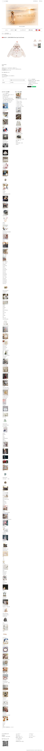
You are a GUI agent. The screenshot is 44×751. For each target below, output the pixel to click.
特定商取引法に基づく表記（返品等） (34, 80)
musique (4, 454)
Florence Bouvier (6, 248)
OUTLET (4, 723)
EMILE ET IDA (5, 233)
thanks (17, 141)
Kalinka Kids (4, 346)
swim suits (4, 598)
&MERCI (4, 111)
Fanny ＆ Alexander (5, 290)
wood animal (4, 680)
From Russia (5, 263)
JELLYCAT (4, 312)
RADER (4, 563)
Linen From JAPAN (5, 319)
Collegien (4, 191)
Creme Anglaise (5, 176)
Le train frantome (5, 364)
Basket (4, 126)
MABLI (4, 439)
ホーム (3, 33)
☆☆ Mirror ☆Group (19, 101)
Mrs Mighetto (5, 426)
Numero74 (4, 485)
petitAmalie (4, 534)
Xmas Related (5, 697)
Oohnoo (4, 504)
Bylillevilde (4, 169)
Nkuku (4, 491)
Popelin (4, 527)
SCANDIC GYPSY (5, 624)
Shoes (4, 583)
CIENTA (4, 192)
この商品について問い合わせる (33, 83)
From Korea (4, 283)
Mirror (3, 470)
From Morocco (5, 279)
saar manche (4, 597)
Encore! (4, 223)
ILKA (3, 299)
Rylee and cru (5, 571)
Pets (3, 556)
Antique (4, 118)
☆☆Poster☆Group (18, 103)
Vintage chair (5, 666)
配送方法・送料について (19, 737)
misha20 (17, 144)
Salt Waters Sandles (6, 614)
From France (5, 277)
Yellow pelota (5, 712)
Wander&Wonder (5, 681)
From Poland (4, 273)
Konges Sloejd (5, 347)
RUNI (3, 570)
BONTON (4, 147)
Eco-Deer (4, 230)
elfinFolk (4, 241)
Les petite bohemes (5, 395)
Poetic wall (4, 547)
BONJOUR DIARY (5, 141)
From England (5, 274)
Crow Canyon (5, 215)
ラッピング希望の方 (5, 93)
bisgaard (4, 133)
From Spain (4, 268)
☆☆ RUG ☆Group (18, 126)
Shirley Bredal (5, 582)
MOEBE (4, 459)
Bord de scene (5, 162)
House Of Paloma (5, 310)
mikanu (4, 433)
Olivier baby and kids (6, 499)
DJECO (4, 222)
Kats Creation (5, 339)
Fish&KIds (4, 264)
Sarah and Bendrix (5, 613)
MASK (4, 447)
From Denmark (5, 261)
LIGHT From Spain (6, 350)
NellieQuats (4, 501)
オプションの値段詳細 (31, 79)
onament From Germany (6, 512)
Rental (4, 724)
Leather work (5, 379)
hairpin (4, 306)
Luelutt (4, 386)
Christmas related (5, 195)
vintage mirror (5, 652)
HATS (3, 311)
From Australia (5, 265)
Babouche (4, 125)
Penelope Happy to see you (7, 519)
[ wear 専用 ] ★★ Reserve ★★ (8, 98)
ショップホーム (18, 733)
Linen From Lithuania (6, 355)
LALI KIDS (4, 357)
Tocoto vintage (5, 398)
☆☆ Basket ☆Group (19, 102)
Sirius (4, 590)
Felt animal (4, 278)
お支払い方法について (19, 736)
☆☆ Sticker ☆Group (19, 113)
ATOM (32, 737)
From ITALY (4, 270)
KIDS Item (4, 332)
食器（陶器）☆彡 (18, 140)
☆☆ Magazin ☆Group (19, 133)
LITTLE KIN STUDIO (6, 425)
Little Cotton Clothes (6, 387)
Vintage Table (5, 673)
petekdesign (4, 526)
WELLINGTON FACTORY (6, 715)
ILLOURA (4, 307)
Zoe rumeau (5, 705)
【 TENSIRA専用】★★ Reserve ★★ (8, 99)
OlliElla (4, 511)
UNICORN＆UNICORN (6, 659)
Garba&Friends (5, 291)
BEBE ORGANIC (5, 142)
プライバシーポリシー (32, 736)
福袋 (3, 725)
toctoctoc (4, 644)
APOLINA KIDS (5, 110)
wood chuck (4, 690)
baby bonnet (4, 140)
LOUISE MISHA (7, 33)
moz (3, 435)
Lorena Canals (5, 423)
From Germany (5, 269)
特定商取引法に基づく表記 (20, 741)
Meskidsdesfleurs (5, 438)
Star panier (4, 574)
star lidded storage (5, 605)
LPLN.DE (4, 405)
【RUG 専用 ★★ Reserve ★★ (7, 100)
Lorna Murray (5, 356)
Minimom (4, 434)
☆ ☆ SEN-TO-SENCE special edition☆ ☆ (21, 99)
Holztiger (4, 315)
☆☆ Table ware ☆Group (20, 106)
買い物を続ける (30, 84)
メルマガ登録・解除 (19, 738)
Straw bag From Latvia (6, 606)
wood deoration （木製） (6, 682)
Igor (3, 316)
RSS (29, 737)
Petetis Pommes (5, 550)
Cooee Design (5, 183)
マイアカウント (31, 733)
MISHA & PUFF (5, 477)
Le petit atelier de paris (6, 372)
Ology (3, 500)
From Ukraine (5, 282)
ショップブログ (18, 740)
